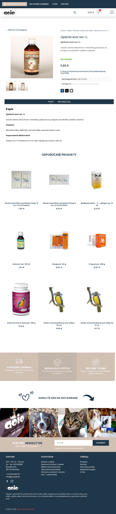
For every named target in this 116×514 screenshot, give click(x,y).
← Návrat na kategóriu (16, 30)
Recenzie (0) (64, 101)
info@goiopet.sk (13, 477)
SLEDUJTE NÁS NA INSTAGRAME (58, 398)
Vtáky (69, 31)
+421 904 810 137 (13, 474)
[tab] (51, 101)
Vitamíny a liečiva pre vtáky (83, 31)
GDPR (81, 448)
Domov (63, 31)
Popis (50, 101)
